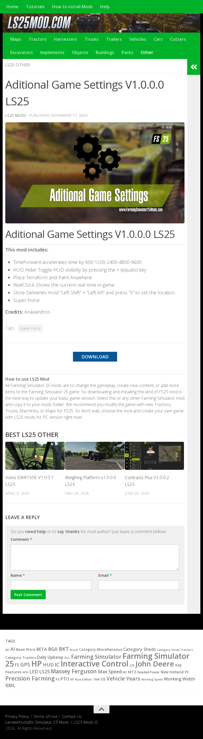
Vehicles (137, 39)
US (103, 679)
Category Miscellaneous (100, 649)
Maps (15, 39)
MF (125, 672)
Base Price (25, 649)
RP (72, 679)
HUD (48, 664)
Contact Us (72, 716)
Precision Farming (30, 678)
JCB (132, 665)
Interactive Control (94, 664)
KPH (25, 672)
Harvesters (65, 39)
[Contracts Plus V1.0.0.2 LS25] (154, 456)
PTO (65, 679)
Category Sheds (139, 649)
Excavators (21, 52)
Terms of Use (45, 716)
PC (187, 671)
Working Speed (152, 679)
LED (33, 672)
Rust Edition (83, 679)
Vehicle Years (123, 678)
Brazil (74, 650)
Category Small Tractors (175, 650)
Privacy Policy (17, 716)
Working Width (179, 679)
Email (105, 575)
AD (7, 650)
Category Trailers (20, 657)
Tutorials (35, 7)
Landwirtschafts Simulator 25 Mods (37, 722)
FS (17, 665)
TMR (96, 679)
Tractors (38, 39)
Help (105, 7)
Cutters (178, 39)
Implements (52, 52)
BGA (53, 649)
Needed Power (148, 672)
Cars (158, 39)
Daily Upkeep (50, 657)
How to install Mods (72, 7)
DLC (67, 658)
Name (18, 575)
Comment (21, 539)
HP (36, 663)
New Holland (172, 671)
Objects (80, 52)
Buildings (105, 52)
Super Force (30, 328)
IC (57, 664)
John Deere (154, 664)
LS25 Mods (83, 722)
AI (12, 649)
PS (57, 679)
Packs (127, 52)
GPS (25, 664)
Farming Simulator (96, 656)
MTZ (132, 671)
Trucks (92, 39)
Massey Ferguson (74, 671)
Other (147, 52)
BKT (64, 648)
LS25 (44, 671)
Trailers (114, 39)
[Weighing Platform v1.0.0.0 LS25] (94, 456)
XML (10, 685)
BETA (41, 649)
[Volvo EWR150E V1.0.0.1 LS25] (35, 456)
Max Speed (110, 672)
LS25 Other (17, 65)
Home (12, 7)
